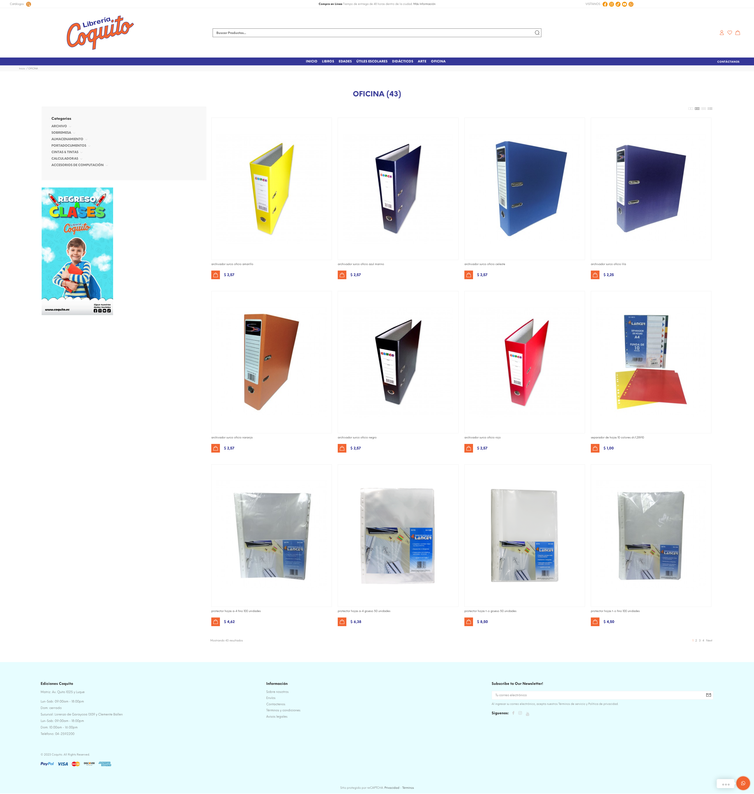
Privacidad (391, 787)
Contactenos (275, 704)
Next (709, 640)
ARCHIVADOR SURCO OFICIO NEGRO (357, 437)
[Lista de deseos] (729, 32)
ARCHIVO (59, 126)
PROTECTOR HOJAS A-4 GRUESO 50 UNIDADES (364, 611)
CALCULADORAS (64, 158)
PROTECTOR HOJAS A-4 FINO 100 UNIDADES (236, 611)
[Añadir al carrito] (215, 275)
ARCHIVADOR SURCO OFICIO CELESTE (484, 264)
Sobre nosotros (277, 692)
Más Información (424, 4)
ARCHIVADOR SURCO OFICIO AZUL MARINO (361, 264)
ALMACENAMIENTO (67, 139)
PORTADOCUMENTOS (68, 145)
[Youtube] (527, 714)
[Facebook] (513, 714)
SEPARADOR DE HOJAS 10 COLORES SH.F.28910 (617, 437)
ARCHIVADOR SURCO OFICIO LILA (608, 264)
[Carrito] (737, 32)
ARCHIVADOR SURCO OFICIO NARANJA (232, 437)
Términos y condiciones (283, 710)
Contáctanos (728, 61)
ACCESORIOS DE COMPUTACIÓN (77, 165)
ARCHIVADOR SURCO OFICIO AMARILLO (232, 264)
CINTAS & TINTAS (64, 152)
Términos (408, 787)
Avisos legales (276, 716)
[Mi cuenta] (721, 32)
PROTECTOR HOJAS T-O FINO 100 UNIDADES (615, 611)
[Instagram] (520, 714)
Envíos (270, 698)
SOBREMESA (61, 132)
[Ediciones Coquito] (100, 33)
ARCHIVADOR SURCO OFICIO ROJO (482, 437)
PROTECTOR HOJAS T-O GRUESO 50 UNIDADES (490, 611)
